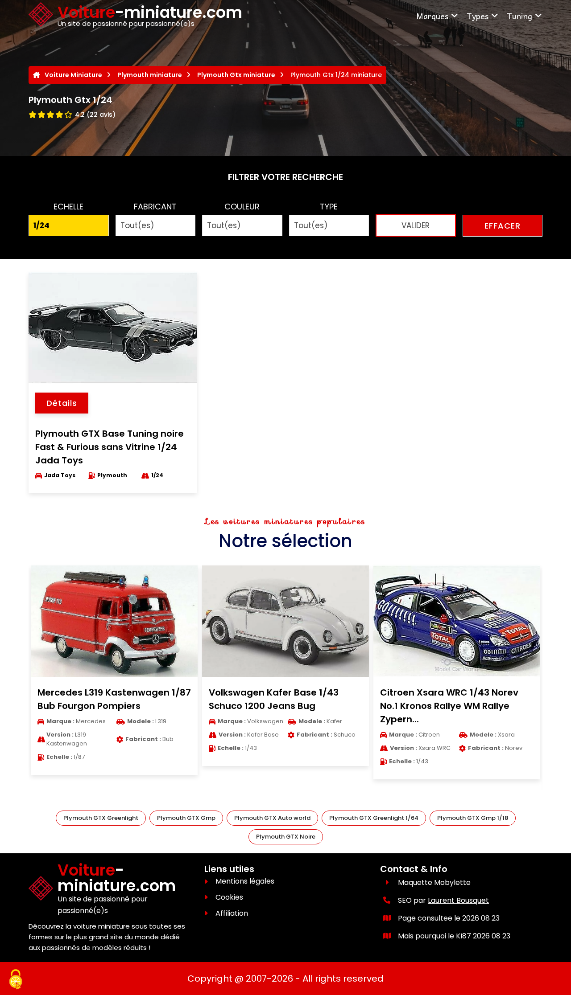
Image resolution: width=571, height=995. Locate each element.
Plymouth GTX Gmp (186, 818)
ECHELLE (68, 206)
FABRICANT (155, 206)
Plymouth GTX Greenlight (100, 818)
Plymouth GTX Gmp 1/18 (472, 818)
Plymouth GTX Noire (285, 836)
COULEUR (242, 206)
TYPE (329, 206)
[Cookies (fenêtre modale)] (15, 980)
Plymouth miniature (149, 74)
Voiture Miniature (73, 74)
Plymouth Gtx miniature (236, 74)
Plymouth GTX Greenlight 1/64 (373, 818)
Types (477, 15)
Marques (432, 15)
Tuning (519, 15)
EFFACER (502, 225)
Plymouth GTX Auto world (272, 818)
